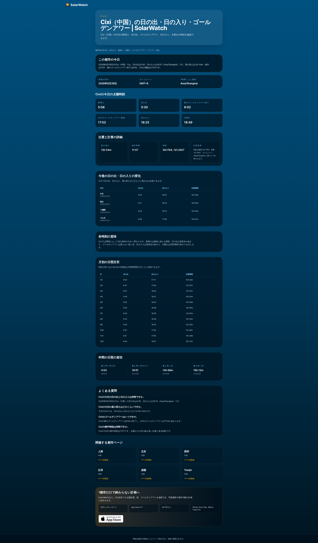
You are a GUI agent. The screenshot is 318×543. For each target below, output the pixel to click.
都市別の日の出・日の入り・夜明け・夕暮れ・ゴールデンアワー (120, 50)
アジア (151, 50)
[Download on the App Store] (111, 519)
